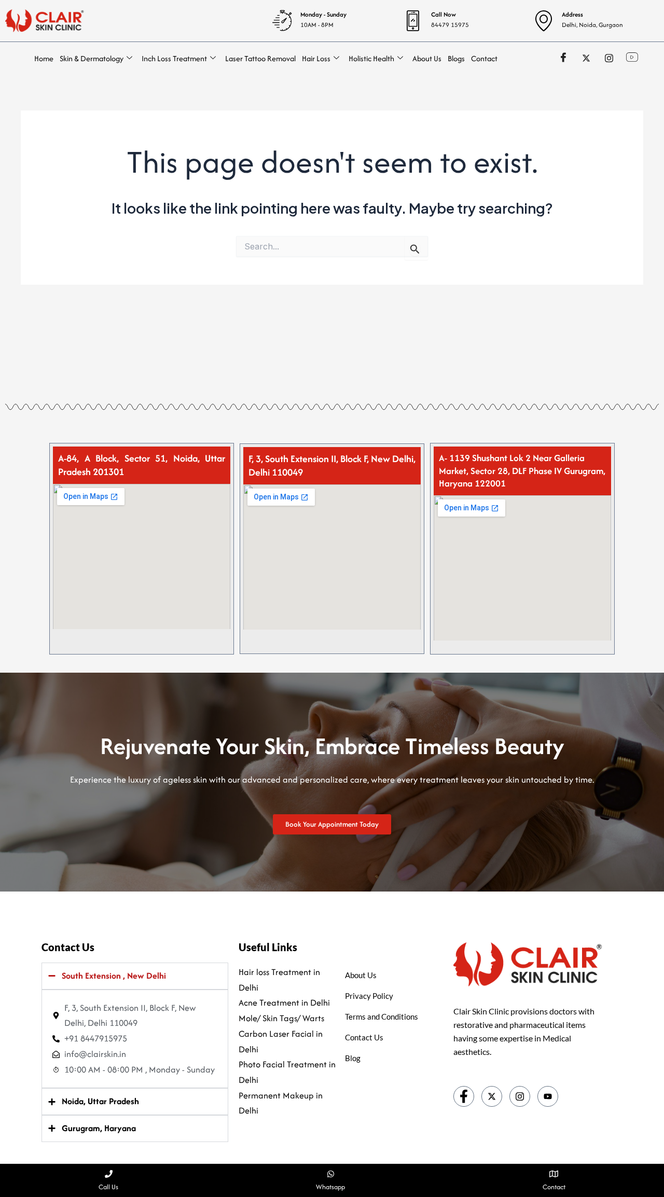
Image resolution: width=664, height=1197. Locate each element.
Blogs (456, 58)
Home (43, 58)
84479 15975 (450, 24)
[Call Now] (413, 20)
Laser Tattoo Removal (260, 58)
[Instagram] (609, 57)
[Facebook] (563, 57)
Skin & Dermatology (91, 58)
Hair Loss (316, 58)
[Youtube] (547, 1096)
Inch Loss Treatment (174, 58)
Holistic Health (371, 58)
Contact (484, 58)
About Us (426, 58)
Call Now (443, 14)
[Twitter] (586, 57)
